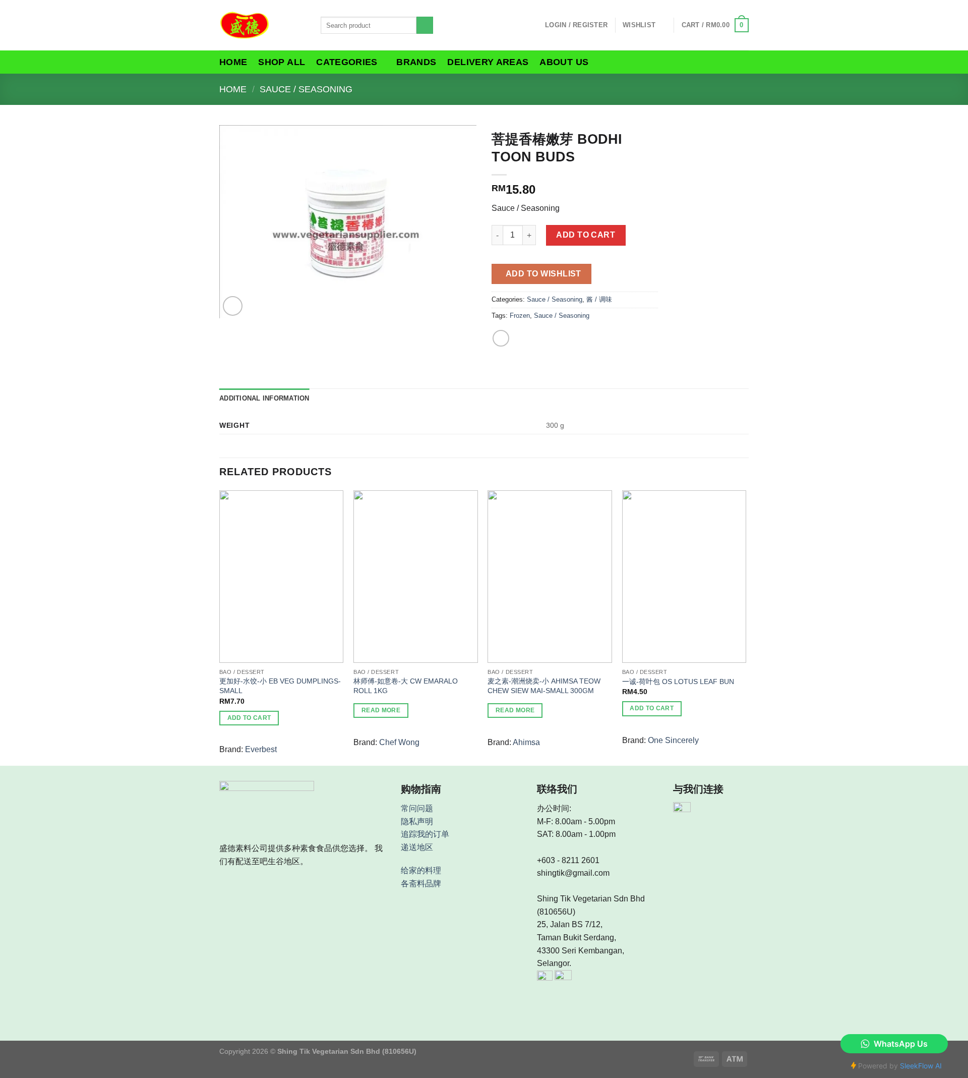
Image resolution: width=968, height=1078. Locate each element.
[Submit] (424, 25)
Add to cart (585, 235)
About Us (563, 62)
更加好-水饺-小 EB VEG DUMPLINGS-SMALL (280, 686)
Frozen (520, 315)
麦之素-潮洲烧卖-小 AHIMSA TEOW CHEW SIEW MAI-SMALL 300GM (544, 686)
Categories (347, 62)
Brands (416, 62)
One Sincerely (673, 740)
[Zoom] (233, 306)
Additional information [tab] (264, 398)
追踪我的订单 (425, 834)
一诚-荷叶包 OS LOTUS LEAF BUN (678, 681)
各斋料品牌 (421, 883)
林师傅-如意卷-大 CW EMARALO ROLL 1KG (405, 686)
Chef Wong (399, 742)
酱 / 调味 (599, 299)
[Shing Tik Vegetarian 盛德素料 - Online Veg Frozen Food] (262, 25)
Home (233, 62)
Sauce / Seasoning (306, 89)
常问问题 (417, 808)
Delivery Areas (487, 62)
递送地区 (417, 847)
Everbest (261, 749)
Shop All (281, 62)
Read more (380, 710)
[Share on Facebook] (501, 338)
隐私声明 (417, 821)
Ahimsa (526, 742)
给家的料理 (421, 870)
